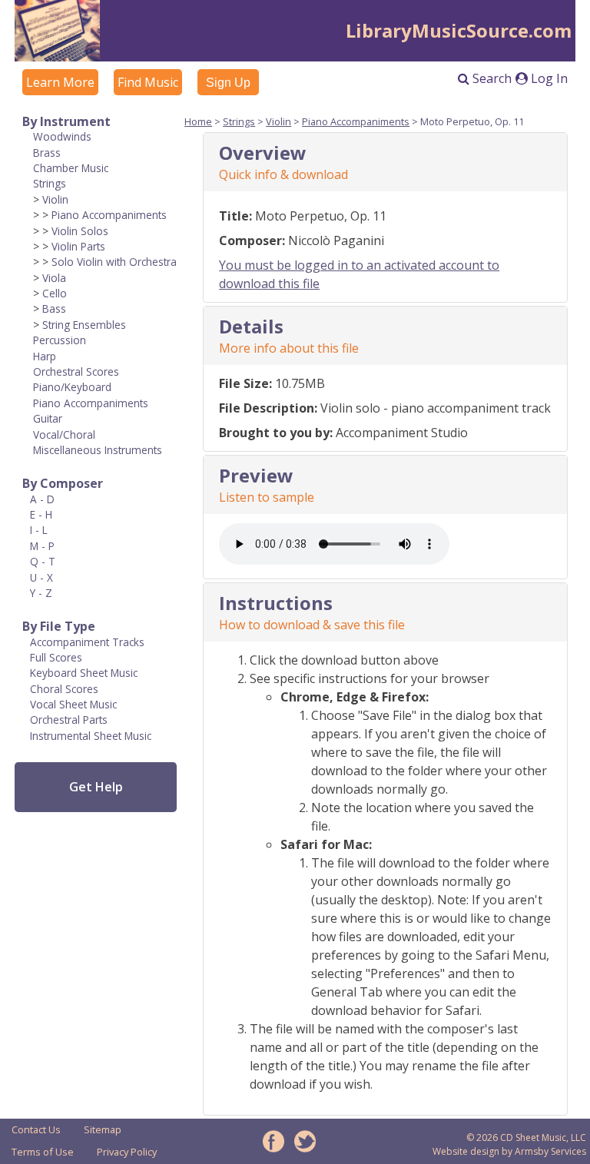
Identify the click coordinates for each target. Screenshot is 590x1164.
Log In (548, 78)
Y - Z (41, 592)
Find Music (148, 82)
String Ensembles (84, 324)
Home (198, 121)
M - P (42, 546)
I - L (39, 529)
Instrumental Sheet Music (90, 735)
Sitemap (102, 1129)
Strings (49, 183)
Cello (54, 293)
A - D (42, 499)
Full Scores (56, 657)
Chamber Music (70, 168)
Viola (54, 277)
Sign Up (228, 82)
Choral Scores (64, 688)
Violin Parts (78, 246)
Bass (54, 308)
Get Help (96, 786)
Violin (55, 199)
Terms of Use (43, 1152)
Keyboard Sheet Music (84, 672)
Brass (47, 152)
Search (490, 78)
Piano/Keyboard (72, 387)
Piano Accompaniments (109, 214)
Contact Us (36, 1129)
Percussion (59, 340)
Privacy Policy (127, 1152)
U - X (41, 577)
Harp (44, 356)
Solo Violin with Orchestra (114, 261)
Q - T (42, 561)
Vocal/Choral (64, 434)
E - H (41, 514)
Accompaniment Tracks (87, 642)
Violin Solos (79, 231)
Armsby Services (550, 1151)
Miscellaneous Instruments (97, 450)
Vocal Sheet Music (73, 704)
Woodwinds (62, 136)
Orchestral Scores (76, 371)
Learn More (60, 82)
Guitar (47, 418)
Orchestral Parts (69, 719)
